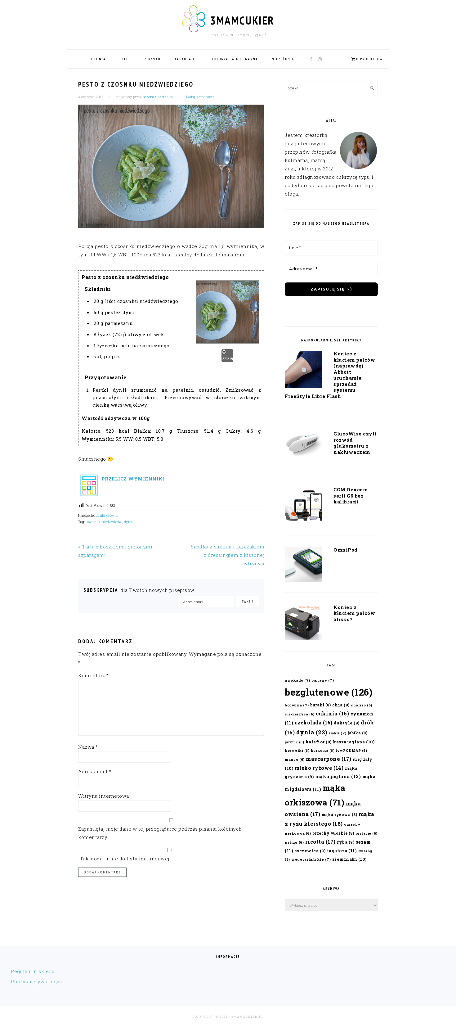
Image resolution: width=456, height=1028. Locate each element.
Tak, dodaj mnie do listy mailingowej (123, 858)
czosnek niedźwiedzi (104, 521)
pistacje (366, 833)
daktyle (347, 722)
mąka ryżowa (339, 814)
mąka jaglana (338, 776)
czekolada (314, 722)
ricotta (320, 841)
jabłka (357, 732)
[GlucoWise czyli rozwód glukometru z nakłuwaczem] (303, 446)
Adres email (94, 771)
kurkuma (323, 750)
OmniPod (345, 550)
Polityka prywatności (36, 981)
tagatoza (342, 851)
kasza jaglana (353, 742)
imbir (337, 733)
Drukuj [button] (227, 358)
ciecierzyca (300, 714)
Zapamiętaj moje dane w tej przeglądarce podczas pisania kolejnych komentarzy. (160, 833)
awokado (297, 680)
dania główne (107, 515)
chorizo (361, 705)
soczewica (310, 850)
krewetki (297, 750)
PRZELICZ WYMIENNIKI (132, 479)
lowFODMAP (351, 750)
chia (341, 704)
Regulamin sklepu (33, 971)
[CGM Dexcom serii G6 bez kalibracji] (303, 506)
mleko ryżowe (319, 768)
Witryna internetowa (103, 796)
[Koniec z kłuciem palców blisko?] (303, 623)
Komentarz (93, 675)
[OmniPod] (303, 565)
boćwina (297, 705)
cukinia (332, 713)
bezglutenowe (328, 692)
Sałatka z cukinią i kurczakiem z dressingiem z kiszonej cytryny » (227, 554)
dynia (129, 521)
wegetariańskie (311, 859)
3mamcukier (242, 20)
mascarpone (328, 758)
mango (295, 759)
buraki (320, 704)
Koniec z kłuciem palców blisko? (354, 613)
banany (322, 680)
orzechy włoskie (333, 833)
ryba (345, 842)
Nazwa (88, 747)
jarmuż (294, 742)
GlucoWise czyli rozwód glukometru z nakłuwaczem (355, 443)
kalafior (319, 741)
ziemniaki (349, 859)
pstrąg (294, 842)
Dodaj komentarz (200, 96)
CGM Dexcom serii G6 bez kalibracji (350, 495)
